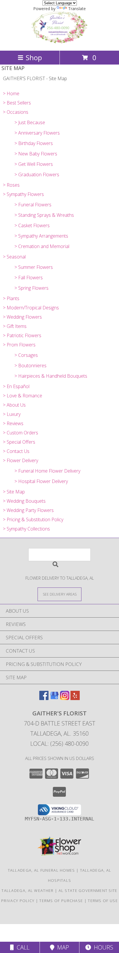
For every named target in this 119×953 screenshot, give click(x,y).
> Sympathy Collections (26, 529)
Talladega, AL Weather (27, 890)
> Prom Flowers (19, 344)
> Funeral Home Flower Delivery (47, 471)
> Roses (11, 185)
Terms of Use (103, 900)
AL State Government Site (88, 890)
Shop (34, 57)
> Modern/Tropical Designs (31, 307)
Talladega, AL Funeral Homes (41, 870)
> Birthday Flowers (33, 143)
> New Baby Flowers (35, 153)
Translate (77, 8)
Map (61, 947)
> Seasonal (14, 257)
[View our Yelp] (75, 698)
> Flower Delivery (20, 460)
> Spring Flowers (31, 288)
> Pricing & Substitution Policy (33, 519)
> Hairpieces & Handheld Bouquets (50, 376)
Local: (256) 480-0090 (59, 744)
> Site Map (14, 492)
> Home (11, 93)
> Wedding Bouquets (24, 501)
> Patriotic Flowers (22, 335)
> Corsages (26, 355)
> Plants (11, 298)
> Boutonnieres (30, 365)
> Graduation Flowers (36, 174)
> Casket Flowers (32, 225)
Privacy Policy (17, 900)
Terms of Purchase (61, 900)
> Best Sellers (17, 103)
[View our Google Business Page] (54, 698)
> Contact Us (16, 451)
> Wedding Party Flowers (28, 510)
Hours (102, 947)
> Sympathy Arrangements (41, 236)
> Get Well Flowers (33, 164)
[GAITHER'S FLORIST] (59, 42)
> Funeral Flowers (32, 204)
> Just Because (29, 122)
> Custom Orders (20, 432)
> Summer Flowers (33, 267)
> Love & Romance (22, 395)
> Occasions (15, 112)
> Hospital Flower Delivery (41, 481)
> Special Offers (19, 442)
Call (21, 947)
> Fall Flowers (28, 277)
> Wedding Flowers (22, 317)
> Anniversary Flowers (37, 133)
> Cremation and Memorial (41, 246)
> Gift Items (15, 326)
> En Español (16, 386)
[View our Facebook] (44, 698)
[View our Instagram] (64, 698)
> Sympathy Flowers (23, 194)
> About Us (14, 405)
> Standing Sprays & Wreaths (44, 215)
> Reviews (13, 423)
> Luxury (12, 414)
